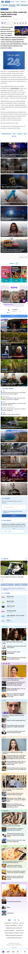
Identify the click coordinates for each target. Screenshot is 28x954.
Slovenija (5, 5)
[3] (6, 274)
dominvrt (5, 810)
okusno (5, 846)
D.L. (5, 23)
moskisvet (6, 774)
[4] (16, 274)
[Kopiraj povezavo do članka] (26, 23)
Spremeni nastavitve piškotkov (14, 928)
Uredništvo (15, 923)
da (2, 579)
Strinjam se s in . (12, 512)
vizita (4, 700)
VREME (13, 316)
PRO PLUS (21, 923)
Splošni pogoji (20, 930)
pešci (25, 133)
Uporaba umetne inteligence (14, 937)
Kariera (7, 925)
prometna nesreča (6, 133)
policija (14, 136)
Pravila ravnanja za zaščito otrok (14, 932)
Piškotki (20, 925)
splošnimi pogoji (13, 511)
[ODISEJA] (14, 263)
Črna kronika (12, 5)
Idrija (14, 133)
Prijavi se (14, 515)
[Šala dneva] (24, 531)
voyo (4, 883)
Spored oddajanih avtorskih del (14, 935)
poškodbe (19, 133)
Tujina (18, 5)
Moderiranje (13, 925)
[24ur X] (18, 920)
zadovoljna (6, 663)
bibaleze (5, 626)
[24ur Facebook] (15, 920)
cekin (4, 737)
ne (2, 581)
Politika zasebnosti (9, 930)
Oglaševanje (7, 923)
